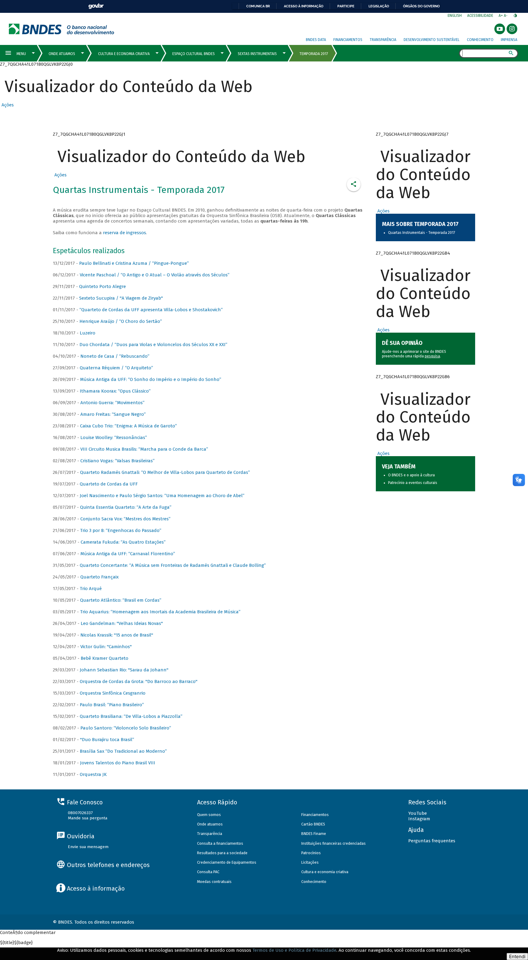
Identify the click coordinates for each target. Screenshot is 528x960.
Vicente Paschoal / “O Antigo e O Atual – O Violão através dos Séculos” (154, 275)
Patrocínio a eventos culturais (412, 483)
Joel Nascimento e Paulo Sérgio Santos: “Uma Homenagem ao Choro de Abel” (162, 495)
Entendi (517, 956)
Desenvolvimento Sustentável (432, 40)
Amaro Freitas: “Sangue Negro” (113, 414)
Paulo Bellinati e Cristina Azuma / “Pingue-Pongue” (134, 263)
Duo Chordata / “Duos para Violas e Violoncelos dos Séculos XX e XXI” (153, 344)
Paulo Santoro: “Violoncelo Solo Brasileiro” (125, 728)
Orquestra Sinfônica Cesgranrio (112, 693)
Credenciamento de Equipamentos (226, 862)
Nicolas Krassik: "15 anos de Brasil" (116, 635)
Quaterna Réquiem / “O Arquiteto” (116, 368)
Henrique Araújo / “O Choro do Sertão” (120, 321)
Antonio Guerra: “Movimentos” (112, 402)
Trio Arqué (91, 588)
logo (61, 29)
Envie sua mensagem (88, 846)
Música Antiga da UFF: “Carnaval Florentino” (127, 553)
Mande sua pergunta (87, 818)
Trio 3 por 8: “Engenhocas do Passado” (120, 530)
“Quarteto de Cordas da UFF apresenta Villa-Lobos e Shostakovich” (151, 309)
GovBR (96, 6)
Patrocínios (311, 853)
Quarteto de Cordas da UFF (109, 484)
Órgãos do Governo (421, 6)
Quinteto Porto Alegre (102, 286)
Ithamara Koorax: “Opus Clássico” (115, 391)
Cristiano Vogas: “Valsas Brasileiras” (117, 460)
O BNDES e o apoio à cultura (411, 475)
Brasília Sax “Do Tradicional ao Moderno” (123, 751)
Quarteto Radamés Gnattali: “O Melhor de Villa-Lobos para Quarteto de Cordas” (165, 472)
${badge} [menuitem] (16, 942)
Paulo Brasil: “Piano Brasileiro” (112, 704)
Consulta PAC (208, 872)
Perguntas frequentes (431, 841)
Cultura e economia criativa (324, 872)
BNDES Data (316, 40)
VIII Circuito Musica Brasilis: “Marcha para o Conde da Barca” (144, 449)
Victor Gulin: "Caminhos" (106, 646)
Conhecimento (480, 40)
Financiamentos (347, 40)
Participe (345, 6)
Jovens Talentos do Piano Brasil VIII (117, 763)
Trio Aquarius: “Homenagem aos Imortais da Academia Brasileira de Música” (160, 612)
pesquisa (432, 356)
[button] (7, 105)
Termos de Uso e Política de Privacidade (294, 950)
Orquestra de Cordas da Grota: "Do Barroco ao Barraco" (138, 681)
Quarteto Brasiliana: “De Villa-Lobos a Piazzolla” (131, 716)
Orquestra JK (93, 774)
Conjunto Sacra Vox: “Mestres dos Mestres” (125, 519)
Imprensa (509, 40)
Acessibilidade (480, 15)
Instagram (419, 819)
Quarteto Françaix (99, 577)
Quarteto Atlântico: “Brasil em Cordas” (120, 600)
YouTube (417, 813)
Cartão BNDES (313, 824)
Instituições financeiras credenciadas (333, 843)
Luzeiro (87, 333)
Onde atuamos (210, 824)
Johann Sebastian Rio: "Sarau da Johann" (124, 670)
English (455, 15)
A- (506, 15)
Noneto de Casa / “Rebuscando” (114, 356)
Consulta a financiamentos (220, 843)
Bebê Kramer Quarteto (104, 658)
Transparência (383, 40)
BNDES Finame (313, 833)
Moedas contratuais (214, 881)
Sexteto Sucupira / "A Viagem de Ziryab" (121, 298)
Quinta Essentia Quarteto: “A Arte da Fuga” (125, 507)
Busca (454, 54)
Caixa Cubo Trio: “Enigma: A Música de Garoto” (128, 426)
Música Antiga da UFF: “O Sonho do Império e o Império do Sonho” (150, 379)
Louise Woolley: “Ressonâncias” (113, 437)
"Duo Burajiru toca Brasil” (107, 739)
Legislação (379, 6)
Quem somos (209, 814)
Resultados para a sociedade (222, 853)
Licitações (310, 862)
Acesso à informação (303, 6)
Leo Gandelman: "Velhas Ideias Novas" (122, 623)
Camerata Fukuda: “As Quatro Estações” (123, 542)
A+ (501, 15)
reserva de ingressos (124, 232)
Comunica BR (258, 6)
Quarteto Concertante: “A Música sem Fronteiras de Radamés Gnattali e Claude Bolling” (173, 565)
